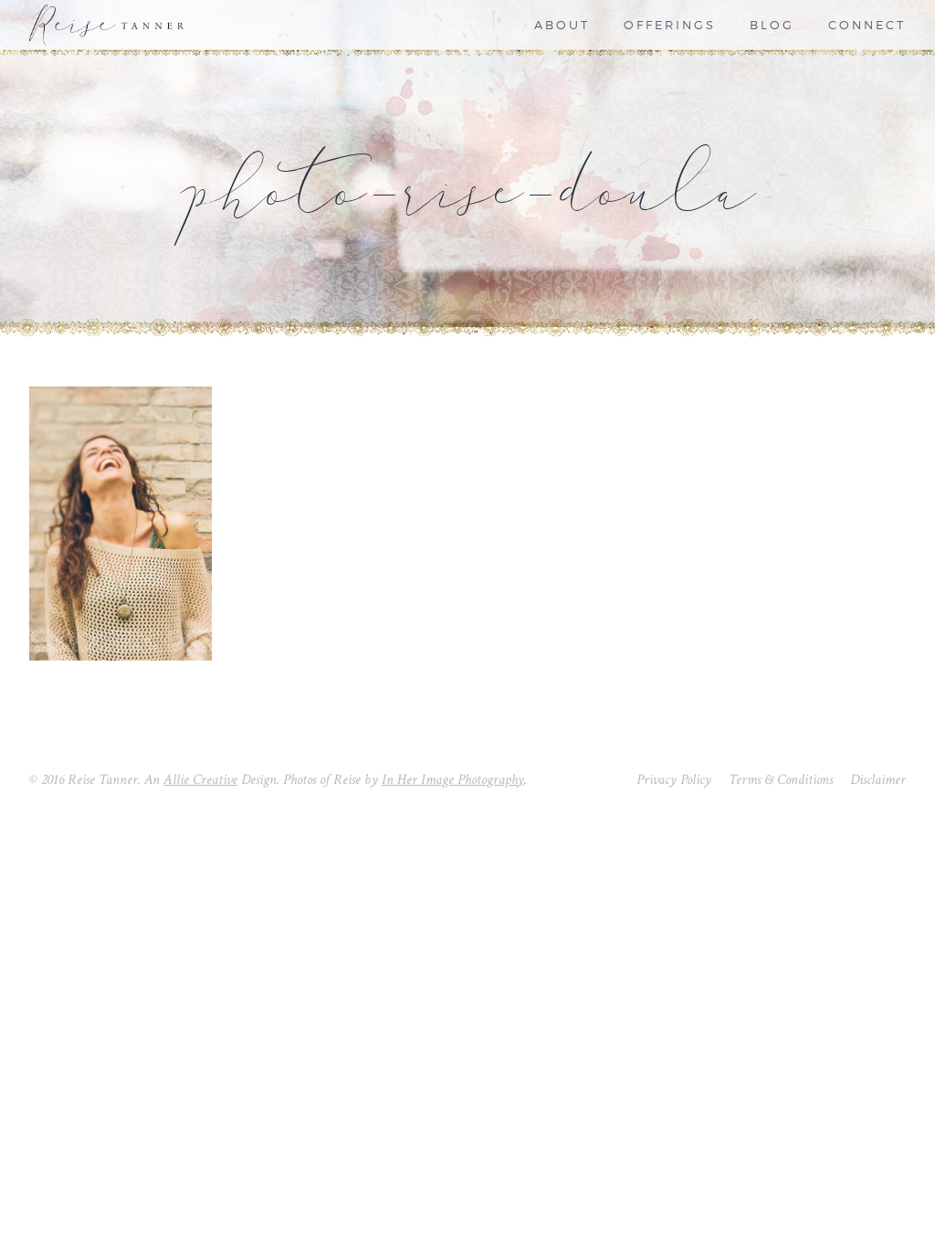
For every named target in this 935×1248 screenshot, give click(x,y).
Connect (867, 25)
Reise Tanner (120, 25)
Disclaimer (878, 779)
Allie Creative (200, 779)
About (562, 25)
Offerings (670, 25)
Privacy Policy (673, 779)
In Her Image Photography (453, 779)
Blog (772, 25)
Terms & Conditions (781, 779)
